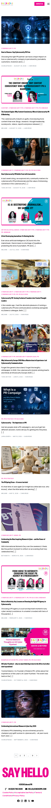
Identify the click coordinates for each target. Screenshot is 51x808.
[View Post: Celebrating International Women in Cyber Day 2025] (25, 704)
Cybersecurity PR (31, 108)
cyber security (7, 291)
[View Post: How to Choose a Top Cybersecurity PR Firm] (25, 30)
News (16, 535)
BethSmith (5, 556)
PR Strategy (9, 419)
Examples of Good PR (9, 660)
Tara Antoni (6, 188)
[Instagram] (22, 801)
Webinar (44, 108)
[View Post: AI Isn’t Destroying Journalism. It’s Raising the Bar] (25, 211)
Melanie (4, 128)
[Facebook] (18, 801)
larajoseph (6, 436)
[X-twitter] (29, 801)
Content (4, 108)
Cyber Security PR (16, 108)
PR (15, 48)
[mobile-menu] (48, 3)
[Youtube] (32, 801)
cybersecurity (7, 48)
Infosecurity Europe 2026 (26, 356)
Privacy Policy (19, 795)
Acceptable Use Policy (24, 792)
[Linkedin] (25, 801)
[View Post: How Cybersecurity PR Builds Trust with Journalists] (25, 152)
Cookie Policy (8, 792)
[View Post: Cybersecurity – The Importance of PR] (25, 400)
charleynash (6, 66)
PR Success (35, 170)
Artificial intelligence (10, 229)
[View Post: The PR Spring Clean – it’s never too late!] (25, 460)
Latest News (23, 660)
